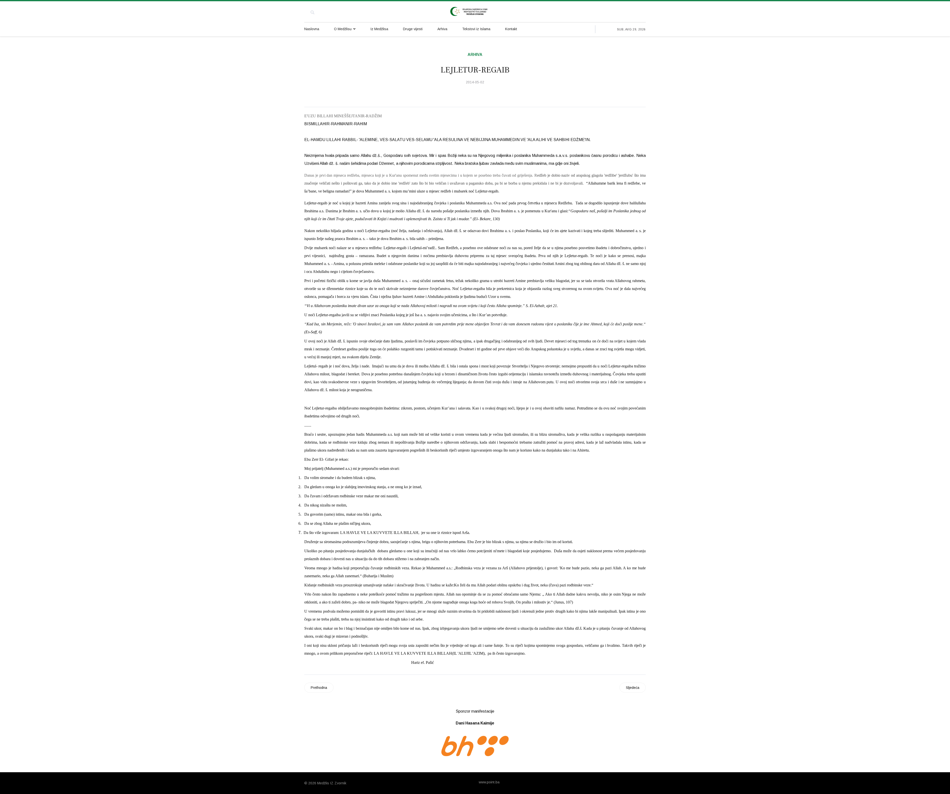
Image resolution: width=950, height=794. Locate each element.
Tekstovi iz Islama (476, 29)
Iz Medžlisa (379, 29)
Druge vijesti (413, 29)
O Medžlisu (343, 29)
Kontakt (511, 29)
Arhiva (442, 29)
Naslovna (311, 29)
